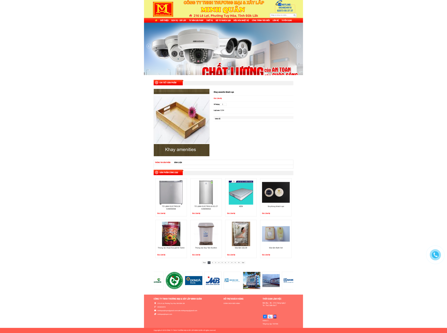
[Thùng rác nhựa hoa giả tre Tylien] (171, 234)
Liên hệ (276, 20)
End (243, 262)
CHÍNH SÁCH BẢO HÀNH (232, 303)
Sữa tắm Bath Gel (276, 248)
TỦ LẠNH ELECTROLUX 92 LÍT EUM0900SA (206, 207)
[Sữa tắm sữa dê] (241, 234)
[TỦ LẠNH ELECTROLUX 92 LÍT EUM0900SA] (206, 192)
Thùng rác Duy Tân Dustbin (206, 248)
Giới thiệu (164, 20)
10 (238, 262)
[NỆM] (241, 192)
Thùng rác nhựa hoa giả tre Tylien (171, 248)
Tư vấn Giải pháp (196, 20)
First (204, 262)
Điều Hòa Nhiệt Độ (241, 20)
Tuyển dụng (287, 20)
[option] (181, 122)
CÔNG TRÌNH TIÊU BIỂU (261, 20)
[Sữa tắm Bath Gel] (276, 234)
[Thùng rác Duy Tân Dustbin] (206, 234)
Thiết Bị (209, 20)
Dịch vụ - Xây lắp (178, 20)
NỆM (241, 206)
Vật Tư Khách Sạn (223, 20)
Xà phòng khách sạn (276, 206)
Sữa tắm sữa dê (241, 248)
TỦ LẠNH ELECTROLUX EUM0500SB (171, 207)
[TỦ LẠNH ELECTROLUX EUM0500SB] (171, 192)
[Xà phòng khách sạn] (276, 192)
